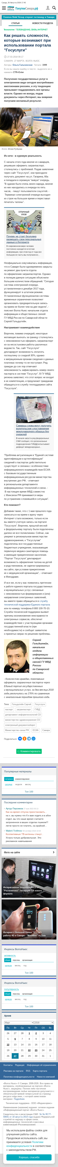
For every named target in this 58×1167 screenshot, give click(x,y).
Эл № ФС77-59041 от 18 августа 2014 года (27, 1115)
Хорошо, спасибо (29, 1157)
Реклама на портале (13, 1071)
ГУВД (37, 709)
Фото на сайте (12, 852)
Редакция (19, 1065)
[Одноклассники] (24, 739)
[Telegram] (29, 739)
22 (29, 1050)
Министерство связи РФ (17, 730)
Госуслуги (40, 704)
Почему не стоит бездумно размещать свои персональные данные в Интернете (23, 239)
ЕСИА (36, 730)
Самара (46, 730)
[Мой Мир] (33, 739)
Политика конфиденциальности (19, 1077)
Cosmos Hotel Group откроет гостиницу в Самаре (28, 17)
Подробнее (19, 1099)
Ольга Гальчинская (23, 65)
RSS (28, 1071)
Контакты (8, 1065)
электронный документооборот (20, 725)
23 (36, 1050)
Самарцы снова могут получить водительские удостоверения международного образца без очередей (33, 430)
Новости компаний (46, 1077)
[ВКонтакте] (20, 739)
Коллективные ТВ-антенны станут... (24, 834)
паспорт (9, 709)
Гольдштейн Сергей (21, 704)
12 (8, 1044)
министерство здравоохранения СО (22, 720)
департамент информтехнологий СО (23, 715)
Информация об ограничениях (41, 1065)
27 (15, 1056)
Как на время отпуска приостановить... (26, 812)
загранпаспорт (24, 709)
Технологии (9, 29)
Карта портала (40, 1071)
